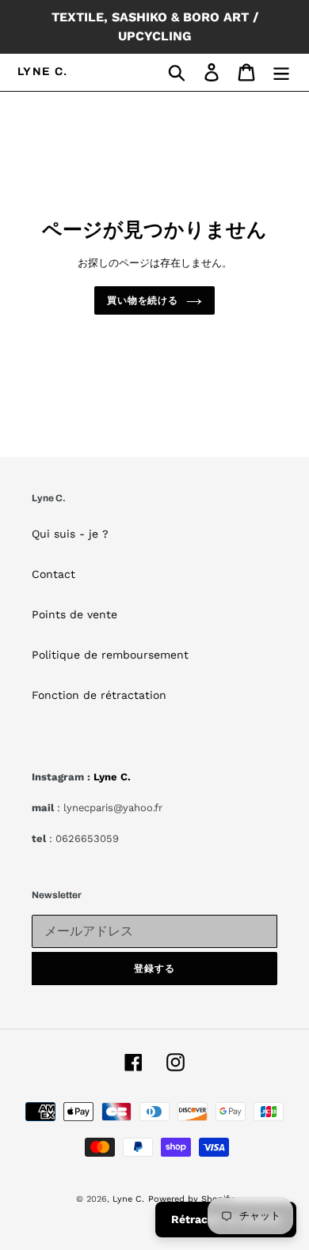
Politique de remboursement (110, 654)
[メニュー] (281, 72)
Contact (53, 574)
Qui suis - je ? (70, 533)
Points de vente (74, 614)
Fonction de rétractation (99, 695)
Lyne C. (42, 71)
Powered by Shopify (191, 1199)
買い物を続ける (143, 300)
